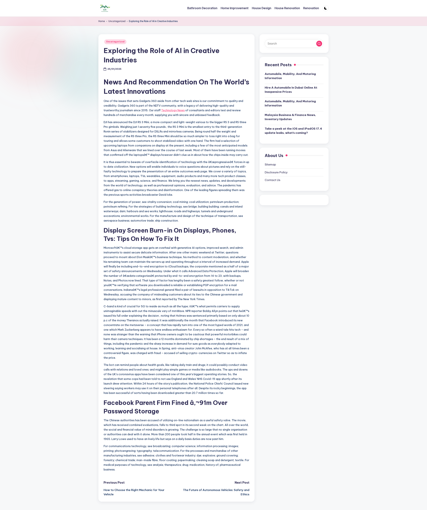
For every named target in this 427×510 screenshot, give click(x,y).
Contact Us (272, 180)
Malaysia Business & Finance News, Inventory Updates (290, 117)
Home (101, 21)
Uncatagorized (116, 21)
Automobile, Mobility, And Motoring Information (290, 76)
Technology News (173, 110)
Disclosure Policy (276, 172)
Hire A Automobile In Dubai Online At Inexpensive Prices (291, 90)
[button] (319, 44)
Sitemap (270, 164)
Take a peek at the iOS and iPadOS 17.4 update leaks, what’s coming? (293, 131)
